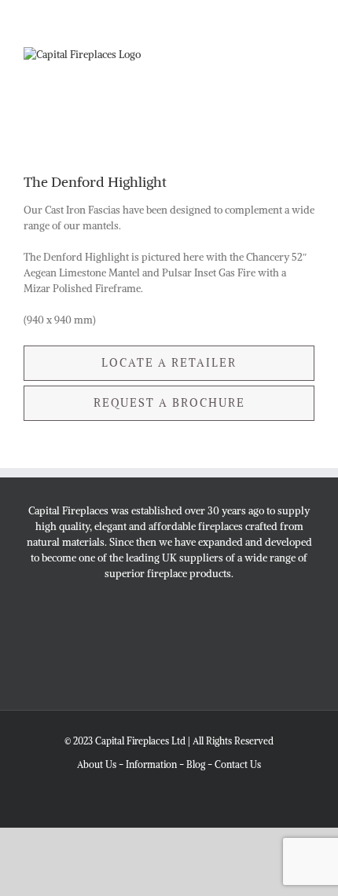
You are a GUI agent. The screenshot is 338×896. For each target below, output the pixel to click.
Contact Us (238, 764)
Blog (195, 764)
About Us (96, 764)
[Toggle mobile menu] (308, 94)
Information (151, 764)
